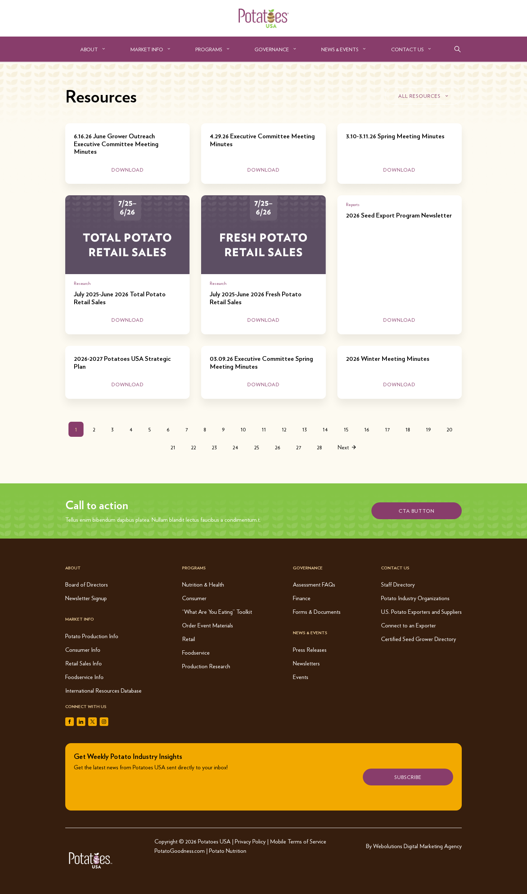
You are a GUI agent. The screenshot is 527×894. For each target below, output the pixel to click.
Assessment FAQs (314, 584)
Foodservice (196, 652)
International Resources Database (103, 690)
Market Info (146, 49)
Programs (208, 49)
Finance (301, 598)
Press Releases (310, 649)
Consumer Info (82, 649)
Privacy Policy (250, 841)
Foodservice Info (84, 677)
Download (127, 169)
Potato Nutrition (227, 850)
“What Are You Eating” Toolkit (217, 611)
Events (300, 677)
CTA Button (417, 510)
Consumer (194, 598)
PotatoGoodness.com (180, 850)
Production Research (206, 666)
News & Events (340, 49)
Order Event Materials (207, 625)
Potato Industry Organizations (415, 598)
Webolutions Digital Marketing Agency (417, 846)
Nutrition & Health (203, 584)
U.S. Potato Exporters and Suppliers (421, 611)
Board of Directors (86, 584)
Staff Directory (398, 584)
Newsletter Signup (86, 598)
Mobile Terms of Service (298, 841)
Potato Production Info (91, 636)
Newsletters (306, 663)
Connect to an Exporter (408, 625)
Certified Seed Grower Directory (418, 639)
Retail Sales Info (83, 663)
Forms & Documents (317, 611)
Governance (272, 49)
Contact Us (407, 49)
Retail (188, 639)
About (89, 49)
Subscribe (408, 776)
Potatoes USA (214, 841)
